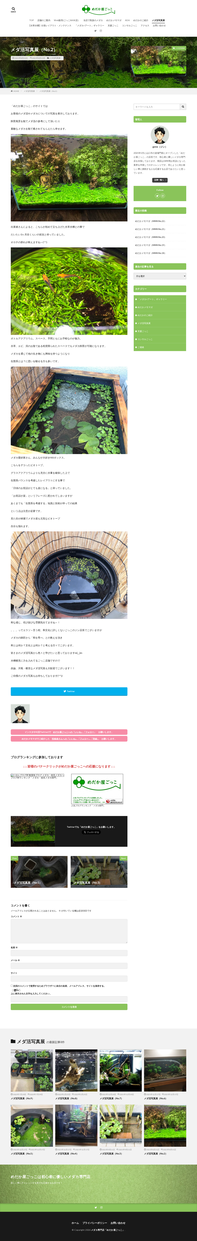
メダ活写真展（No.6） (155, 1098)
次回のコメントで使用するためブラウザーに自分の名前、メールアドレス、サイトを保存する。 (59, 986)
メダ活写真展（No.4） (67, 1153)
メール (15, 960)
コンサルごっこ (129, 25)
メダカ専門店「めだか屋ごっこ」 (108, 1230)
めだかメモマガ (113, 20)
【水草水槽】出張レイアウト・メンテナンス (49, 25)
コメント (16, 916)
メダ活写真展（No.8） (67, 1098)
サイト (14, 973)
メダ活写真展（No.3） (111, 1153)
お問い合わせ (159, 25)
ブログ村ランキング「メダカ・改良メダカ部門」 (34, 777)
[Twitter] (69, 691)
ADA (127, 20)
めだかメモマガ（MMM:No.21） (150, 229)
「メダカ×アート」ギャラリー (89, 25)
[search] (183, 107)
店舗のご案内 (43, 20)
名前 (14, 947)
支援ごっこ (113, 25)
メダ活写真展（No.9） (22, 1098)
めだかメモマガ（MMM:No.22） (150, 221)
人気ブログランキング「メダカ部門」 (88, 805)
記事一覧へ (159, 180)
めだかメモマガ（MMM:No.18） (150, 253)
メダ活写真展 (158, 20)
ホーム (75, 1222)
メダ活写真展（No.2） (48, 91)
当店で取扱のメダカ (93, 20)
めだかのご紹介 (140, 20)
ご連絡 (141, 347)
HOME (16, 91)
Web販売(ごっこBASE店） (67, 20)
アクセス (145, 25)
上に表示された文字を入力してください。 (31, 994)
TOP (31, 20)
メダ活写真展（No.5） (22, 1153)
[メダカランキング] (97, 803)
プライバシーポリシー (94, 1222)
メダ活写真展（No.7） (111, 1098)
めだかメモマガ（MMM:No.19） (150, 245)
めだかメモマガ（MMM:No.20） (150, 237)
